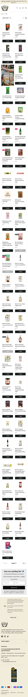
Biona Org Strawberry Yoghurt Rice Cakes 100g (18, 366)
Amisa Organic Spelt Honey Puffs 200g (7, 117)
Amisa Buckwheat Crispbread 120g (20, 96)
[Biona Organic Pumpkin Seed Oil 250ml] (7, 443)
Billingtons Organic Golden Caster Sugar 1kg (7, 243)
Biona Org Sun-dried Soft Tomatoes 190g (6, 388)
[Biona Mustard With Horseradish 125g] (20, 317)
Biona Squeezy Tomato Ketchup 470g (19, 492)
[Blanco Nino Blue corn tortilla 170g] (7, 545)
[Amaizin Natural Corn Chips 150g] (7, 90)
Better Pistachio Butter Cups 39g (6, 179)
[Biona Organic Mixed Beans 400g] (20, 423)
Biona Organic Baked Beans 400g (7, 410)
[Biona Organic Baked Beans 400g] (7, 403)
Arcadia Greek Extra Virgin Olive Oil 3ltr (7, 138)
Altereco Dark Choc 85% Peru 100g (19, 55)
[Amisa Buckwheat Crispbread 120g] (20, 90)
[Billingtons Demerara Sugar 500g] (20, 194)
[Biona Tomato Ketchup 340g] (7, 506)
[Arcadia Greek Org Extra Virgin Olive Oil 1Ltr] (20, 131)
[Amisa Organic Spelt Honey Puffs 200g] (7, 109)
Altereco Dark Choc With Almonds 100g (19, 76)
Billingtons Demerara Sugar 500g (19, 201)
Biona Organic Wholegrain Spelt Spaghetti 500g (20, 471)
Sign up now (14, 587)
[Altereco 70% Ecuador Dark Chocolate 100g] (7, 48)
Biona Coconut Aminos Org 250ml (20, 264)
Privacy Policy (4, 693)
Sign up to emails (5, 1)
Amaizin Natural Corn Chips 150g (7, 96)
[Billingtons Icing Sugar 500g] (7, 215)
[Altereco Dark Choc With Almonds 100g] (20, 69)
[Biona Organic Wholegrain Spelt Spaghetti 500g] (20, 464)
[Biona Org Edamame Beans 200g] (7, 358)
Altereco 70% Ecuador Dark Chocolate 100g (6, 55)
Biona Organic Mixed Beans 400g (20, 429)
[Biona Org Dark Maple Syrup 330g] (20, 339)
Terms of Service (20, 692)
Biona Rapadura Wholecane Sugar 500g (7, 492)
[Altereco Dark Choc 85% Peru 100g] (20, 48)
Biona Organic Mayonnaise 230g (7, 429)
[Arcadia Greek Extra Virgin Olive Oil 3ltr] (7, 131)
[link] (5, 563)
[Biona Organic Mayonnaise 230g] (7, 423)
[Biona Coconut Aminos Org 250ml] (20, 257)
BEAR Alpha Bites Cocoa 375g (19, 158)
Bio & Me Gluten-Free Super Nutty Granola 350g (7, 265)
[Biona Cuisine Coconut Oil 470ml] (7, 317)
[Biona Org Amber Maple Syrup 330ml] (7, 339)
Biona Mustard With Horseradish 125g (20, 325)
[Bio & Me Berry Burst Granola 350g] (20, 236)
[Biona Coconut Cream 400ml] (7, 278)
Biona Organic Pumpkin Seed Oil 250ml (7, 450)
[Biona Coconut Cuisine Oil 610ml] (20, 278)
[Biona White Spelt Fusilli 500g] (20, 506)
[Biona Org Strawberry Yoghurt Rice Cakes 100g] (20, 358)
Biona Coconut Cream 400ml (6, 285)
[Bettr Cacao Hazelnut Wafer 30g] (20, 173)
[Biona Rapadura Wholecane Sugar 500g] (7, 485)
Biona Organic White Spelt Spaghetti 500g (6, 471)
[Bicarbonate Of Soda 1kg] (7, 194)
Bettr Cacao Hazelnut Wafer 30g (19, 180)
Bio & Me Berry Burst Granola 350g (19, 243)
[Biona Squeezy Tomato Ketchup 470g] (20, 485)
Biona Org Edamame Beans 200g (7, 365)
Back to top (13, 617)
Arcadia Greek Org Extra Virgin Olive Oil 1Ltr (20, 138)
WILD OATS (6, 690)
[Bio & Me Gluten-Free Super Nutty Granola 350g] (7, 257)
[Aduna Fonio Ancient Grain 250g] (7, 27)
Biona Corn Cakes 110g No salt (20, 304)
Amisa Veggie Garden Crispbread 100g (19, 117)
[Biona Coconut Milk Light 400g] (7, 298)
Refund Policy (13, 692)
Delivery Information (5, 692)
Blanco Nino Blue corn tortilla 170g (7, 551)
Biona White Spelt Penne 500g (7, 532)
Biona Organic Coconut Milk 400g (20, 410)
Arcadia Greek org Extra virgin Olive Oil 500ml (7, 159)
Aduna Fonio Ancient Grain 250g (6, 34)
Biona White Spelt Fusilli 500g (20, 512)
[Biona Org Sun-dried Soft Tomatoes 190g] (7, 381)
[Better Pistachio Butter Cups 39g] (7, 173)
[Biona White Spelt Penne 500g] (7, 525)
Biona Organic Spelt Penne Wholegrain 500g (20, 450)
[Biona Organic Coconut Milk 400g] (20, 403)
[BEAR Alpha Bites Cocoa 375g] (20, 152)
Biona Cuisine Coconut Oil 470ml (7, 324)
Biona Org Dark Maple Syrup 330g (20, 345)
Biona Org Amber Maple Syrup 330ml (7, 345)
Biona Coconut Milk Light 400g (6, 304)
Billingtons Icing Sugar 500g (6, 221)
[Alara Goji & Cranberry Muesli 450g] (20, 27)
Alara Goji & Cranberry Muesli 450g (20, 34)
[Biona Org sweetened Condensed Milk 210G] (20, 381)
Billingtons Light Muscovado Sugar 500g (20, 222)
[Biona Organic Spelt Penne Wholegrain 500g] (20, 443)
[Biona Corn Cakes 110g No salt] (20, 298)
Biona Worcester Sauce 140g (19, 532)
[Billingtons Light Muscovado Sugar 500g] (20, 215)
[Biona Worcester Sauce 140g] (20, 525)
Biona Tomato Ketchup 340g (6, 512)
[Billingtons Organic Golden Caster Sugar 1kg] (7, 236)
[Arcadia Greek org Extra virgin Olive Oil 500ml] (7, 152)
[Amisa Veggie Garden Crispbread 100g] (20, 109)
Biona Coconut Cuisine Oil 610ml (19, 285)
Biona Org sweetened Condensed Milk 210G (19, 389)
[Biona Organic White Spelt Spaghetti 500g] (7, 464)
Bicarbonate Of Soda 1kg (6, 200)
